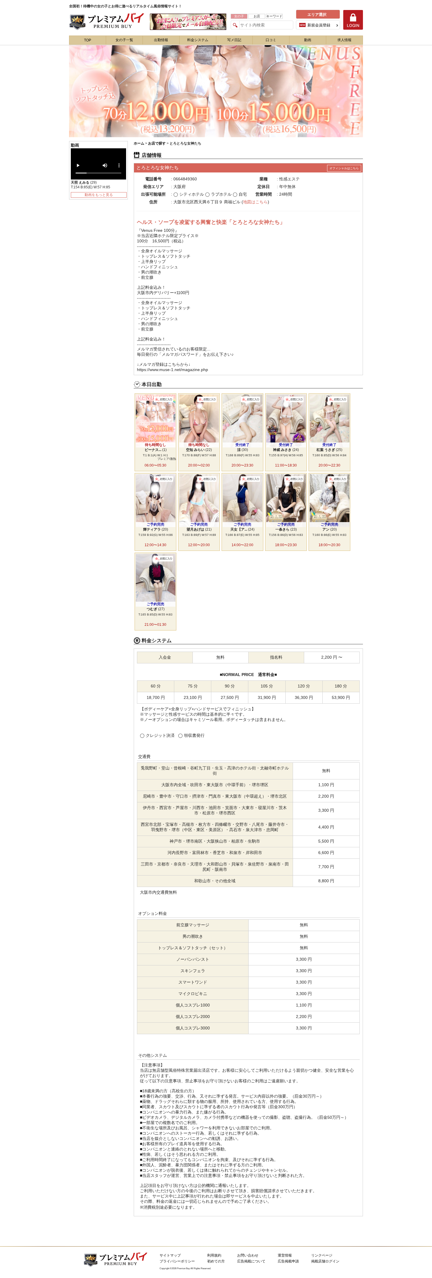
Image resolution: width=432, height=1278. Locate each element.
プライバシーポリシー (177, 1261)
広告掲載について (251, 1261)
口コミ (271, 40)
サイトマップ (170, 1255)
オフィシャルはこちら (344, 168)
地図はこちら (255, 201)
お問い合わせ (247, 1255)
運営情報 (285, 1255)
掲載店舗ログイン (325, 1261)
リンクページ (321, 1255)
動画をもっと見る (99, 195)
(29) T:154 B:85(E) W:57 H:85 (90, 184)
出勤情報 (161, 40)
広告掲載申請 (288, 1261)
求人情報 (344, 40)
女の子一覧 (124, 40)
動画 (307, 40)
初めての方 (216, 1261)
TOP (87, 40)
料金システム (197, 40)
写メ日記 (234, 40)
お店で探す (157, 143)
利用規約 (214, 1255)
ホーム (139, 143)
